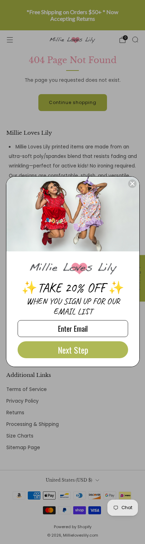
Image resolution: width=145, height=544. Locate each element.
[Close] (132, 183)
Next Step (73, 349)
